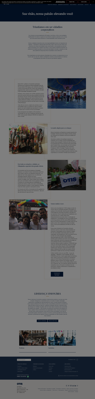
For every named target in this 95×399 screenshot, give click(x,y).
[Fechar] (93, 2)
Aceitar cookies (84, 1)
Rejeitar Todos (71, 1)
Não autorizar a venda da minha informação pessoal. (60, 2)
